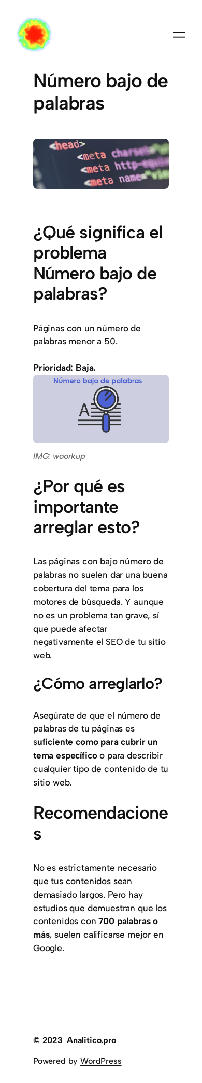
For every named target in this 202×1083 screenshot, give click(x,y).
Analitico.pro (91, 1040)
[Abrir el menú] (179, 35)
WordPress (100, 1061)
